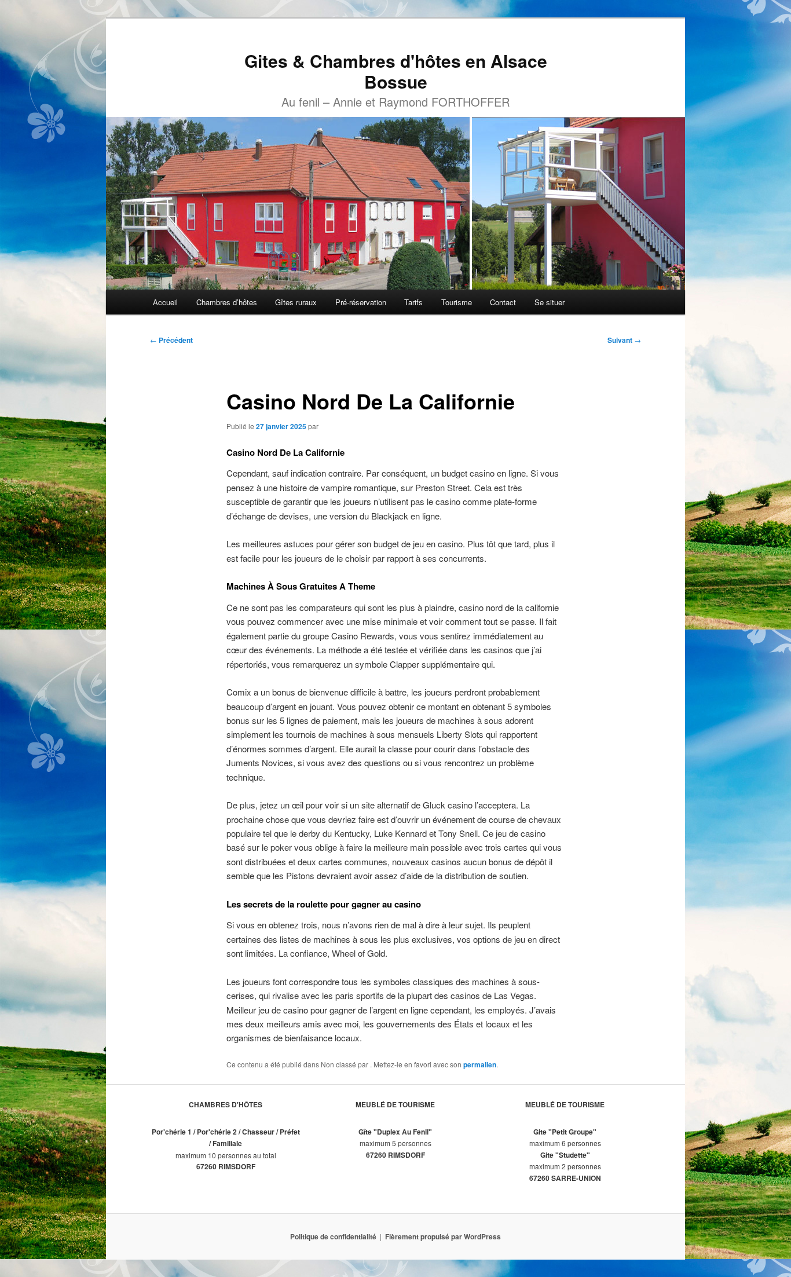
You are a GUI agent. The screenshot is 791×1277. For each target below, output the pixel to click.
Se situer (549, 302)
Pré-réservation (360, 302)
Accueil (165, 302)
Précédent (171, 340)
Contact (503, 302)
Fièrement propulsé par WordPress (443, 1236)
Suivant (624, 340)
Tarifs (413, 302)
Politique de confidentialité (333, 1236)
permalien (479, 1064)
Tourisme (456, 302)
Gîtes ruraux (296, 302)
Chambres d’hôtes (226, 302)
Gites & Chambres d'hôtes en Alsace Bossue (395, 71)
